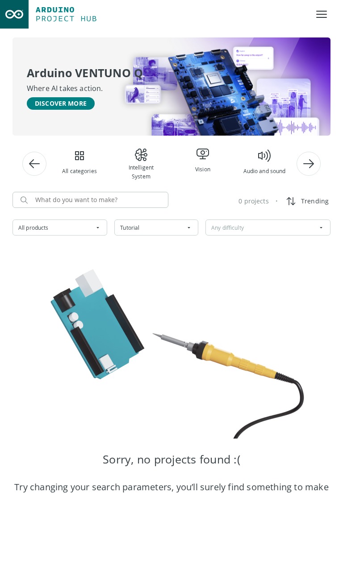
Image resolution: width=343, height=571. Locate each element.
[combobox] (60, 227)
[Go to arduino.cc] (14, 14)
